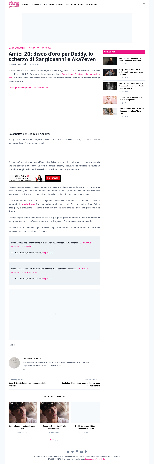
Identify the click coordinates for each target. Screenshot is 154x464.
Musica (25, 4)
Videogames (91, 4)
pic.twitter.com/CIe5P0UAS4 (24, 272)
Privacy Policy (101, 459)
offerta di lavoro (28, 204)
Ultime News (46, 48)
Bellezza (59, 4)
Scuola (81, 4)
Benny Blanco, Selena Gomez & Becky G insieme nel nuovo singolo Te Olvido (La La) (132, 72)
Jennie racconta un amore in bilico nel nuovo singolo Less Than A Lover (131, 111)
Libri (67, 4)
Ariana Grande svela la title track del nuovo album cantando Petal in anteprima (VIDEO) (131, 86)
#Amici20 (87, 243)
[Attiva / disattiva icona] (144, 4)
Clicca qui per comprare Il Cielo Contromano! (28, 87)
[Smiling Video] (86, 452)
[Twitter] (72, 452)
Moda (51, 4)
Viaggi (73, 4)
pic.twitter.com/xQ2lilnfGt (22, 246)
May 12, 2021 (48, 252)
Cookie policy (89, 459)
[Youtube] (81, 452)
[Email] (24, 369)
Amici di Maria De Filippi (18, 48)
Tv (44, 4)
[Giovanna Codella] (14, 364)
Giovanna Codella (21, 64)
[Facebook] (68, 452)
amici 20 (12, 345)
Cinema (35, 4)
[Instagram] (77, 452)
